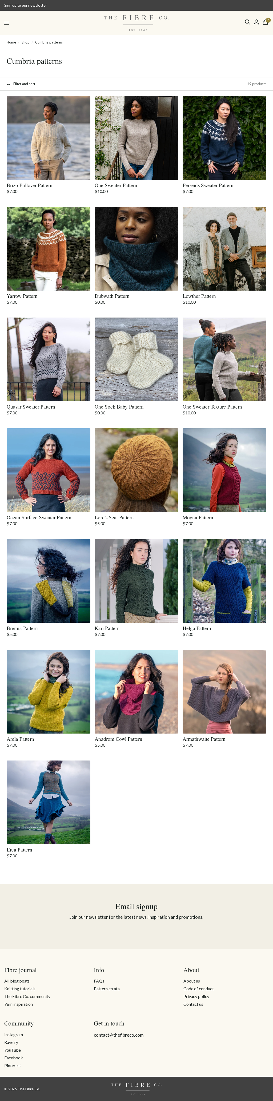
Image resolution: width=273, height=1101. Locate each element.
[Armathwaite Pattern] (224, 692)
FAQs (99, 980)
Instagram (13, 1034)
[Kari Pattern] (136, 581)
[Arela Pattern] (48, 692)
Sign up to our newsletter (25, 5)
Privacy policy (196, 996)
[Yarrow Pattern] (48, 249)
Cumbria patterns (49, 42)
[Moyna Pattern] (224, 470)
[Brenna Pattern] (48, 581)
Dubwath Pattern (112, 296)
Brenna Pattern (22, 628)
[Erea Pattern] (48, 802)
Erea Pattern (19, 849)
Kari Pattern (107, 628)
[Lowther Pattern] (224, 249)
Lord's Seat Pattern (114, 517)
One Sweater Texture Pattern (212, 406)
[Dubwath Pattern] (136, 249)
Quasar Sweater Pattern (31, 406)
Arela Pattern (20, 739)
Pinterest (12, 1065)
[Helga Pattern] (224, 581)
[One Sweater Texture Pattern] (224, 359)
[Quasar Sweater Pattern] (48, 359)
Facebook (13, 1057)
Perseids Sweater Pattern (208, 185)
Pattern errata (107, 988)
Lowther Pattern (199, 296)
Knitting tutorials (19, 988)
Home (11, 42)
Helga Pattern (197, 628)
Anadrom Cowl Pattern (118, 739)
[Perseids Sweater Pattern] (224, 138)
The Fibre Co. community (27, 996)
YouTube (12, 1049)
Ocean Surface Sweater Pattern (39, 517)
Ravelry (11, 1042)
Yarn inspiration (18, 1004)
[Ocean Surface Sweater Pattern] (48, 470)
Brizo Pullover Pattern (30, 185)
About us (191, 980)
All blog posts (17, 980)
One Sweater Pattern (116, 185)
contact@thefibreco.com (119, 1035)
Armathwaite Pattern (204, 739)
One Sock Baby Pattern (119, 406)
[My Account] (256, 22)
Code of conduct (198, 988)
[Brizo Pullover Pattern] (48, 138)
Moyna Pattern (198, 517)
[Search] (247, 22)
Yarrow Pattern (22, 296)
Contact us (193, 1004)
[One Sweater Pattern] (136, 138)
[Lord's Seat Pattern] (136, 470)
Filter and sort (24, 84)
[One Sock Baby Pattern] (136, 359)
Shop (26, 42)
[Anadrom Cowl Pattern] (136, 692)
